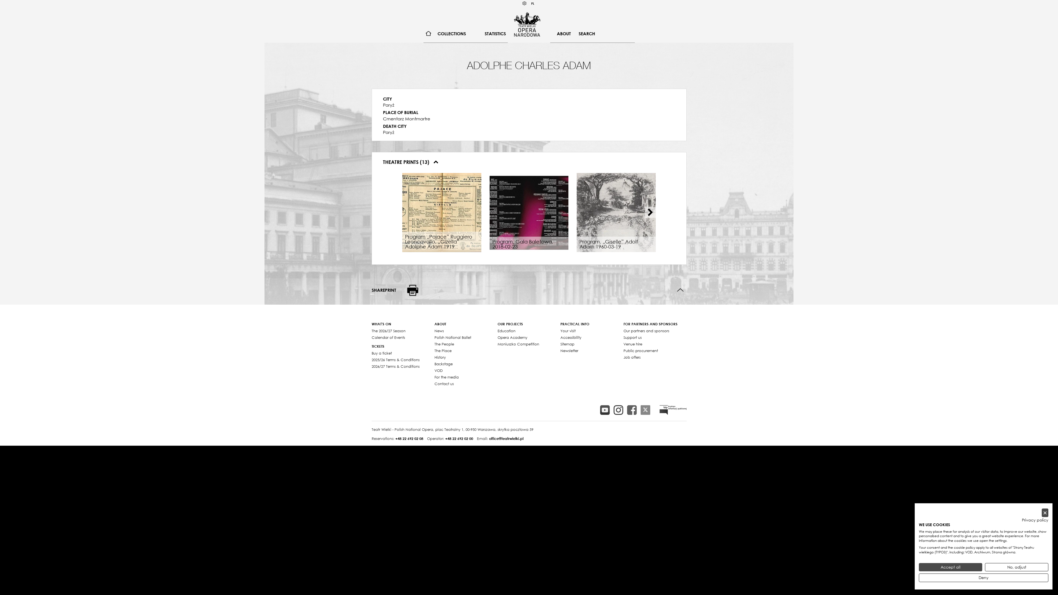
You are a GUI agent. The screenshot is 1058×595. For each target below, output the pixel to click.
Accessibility (570, 337)
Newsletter (569, 350)
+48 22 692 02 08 (409, 438)
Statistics (495, 33)
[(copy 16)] (618, 410)
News (439, 331)
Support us (633, 337)
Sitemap (567, 344)
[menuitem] (428, 34)
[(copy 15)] (605, 410)
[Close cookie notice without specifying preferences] (1045, 513)
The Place (443, 350)
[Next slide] (650, 212)
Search (587, 33)
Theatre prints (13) (407, 162)
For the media (446, 377)
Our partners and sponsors (646, 331)
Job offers (632, 357)
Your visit (568, 331)
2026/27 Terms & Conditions (396, 366)
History (440, 357)
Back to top (680, 290)
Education (506, 331)
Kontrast (524, 3)
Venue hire (633, 344)
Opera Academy (512, 337)
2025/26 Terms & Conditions (396, 360)
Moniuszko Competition (518, 344)
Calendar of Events (388, 337)
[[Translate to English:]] (673, 410)
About (564, 33)
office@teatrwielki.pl (506, 438)
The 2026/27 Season (389, 331)
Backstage (443, 364)
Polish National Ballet (452, 337)
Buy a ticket (382, 353)
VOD (438, 370)
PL (532, 3)
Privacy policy (1035, 520)
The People (444, 344)
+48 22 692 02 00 (459, 438)
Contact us (444, 384)
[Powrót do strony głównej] (527, 24)
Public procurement (641, 350)
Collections (452, 33)
